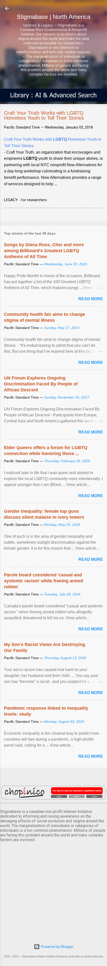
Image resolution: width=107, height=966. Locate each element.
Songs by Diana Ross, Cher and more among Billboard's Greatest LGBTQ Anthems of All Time (44, 250)
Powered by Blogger (56, 946)
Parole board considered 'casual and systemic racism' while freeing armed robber (43, 580)
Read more (90, 299)
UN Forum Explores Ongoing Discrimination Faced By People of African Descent (41, 384)
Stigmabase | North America (53, 16)
